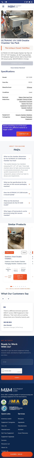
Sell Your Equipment (7, 433)
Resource (21, 419)
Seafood (29, 108)
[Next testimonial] (8, 299)
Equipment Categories (8, 422)
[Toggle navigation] (3, 6)
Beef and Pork (27, 97)
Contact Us (4, 451)
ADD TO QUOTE (20, 277)
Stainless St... (8, 270)
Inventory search (6, 419)
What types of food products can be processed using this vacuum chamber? (15, 213)
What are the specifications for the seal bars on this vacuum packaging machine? (15, 184)
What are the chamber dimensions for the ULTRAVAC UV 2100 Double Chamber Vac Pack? (15, 159)
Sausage (24, 108)
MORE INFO (9, 276)
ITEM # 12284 (9, 252)
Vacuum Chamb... (23, 270)
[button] (31, 24)
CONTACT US (23, 134)
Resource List (5, 444)
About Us (4, 447)
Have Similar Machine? (18, 68)
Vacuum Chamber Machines (24, 115)
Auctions (20, 429)
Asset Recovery (23, 433)
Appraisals (21, 422)
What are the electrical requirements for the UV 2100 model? (13, 203)
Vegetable (29, 110)
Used (24, 252)
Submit (17, 377)
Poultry (29, 106)
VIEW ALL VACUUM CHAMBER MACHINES (19, 288)
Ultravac (29, 87)
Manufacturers (22, 426)
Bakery (21, 97)
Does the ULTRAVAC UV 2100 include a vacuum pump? (16, 193)
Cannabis (19, 99)
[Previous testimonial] (3, 299)
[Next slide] (30, 252)
